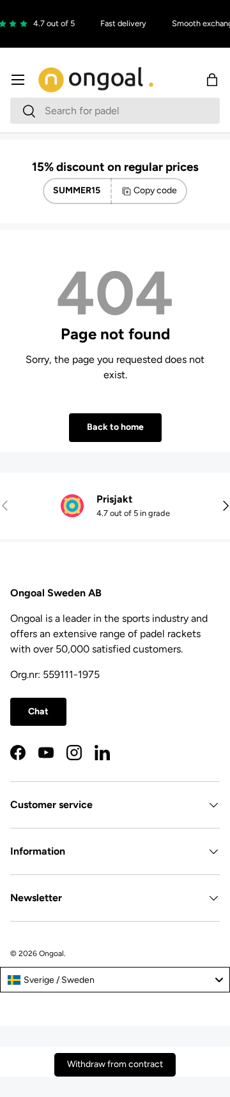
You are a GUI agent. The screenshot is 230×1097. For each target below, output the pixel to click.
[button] (212, 80)
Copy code (155, 190)
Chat (38, 711)
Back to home (115, 427)
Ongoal (51, 953)
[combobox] (115, 111)
